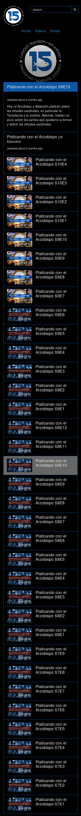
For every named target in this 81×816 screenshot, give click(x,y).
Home (26, 30)
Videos (40, 30)
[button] (40, 61)
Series (55, 30)
